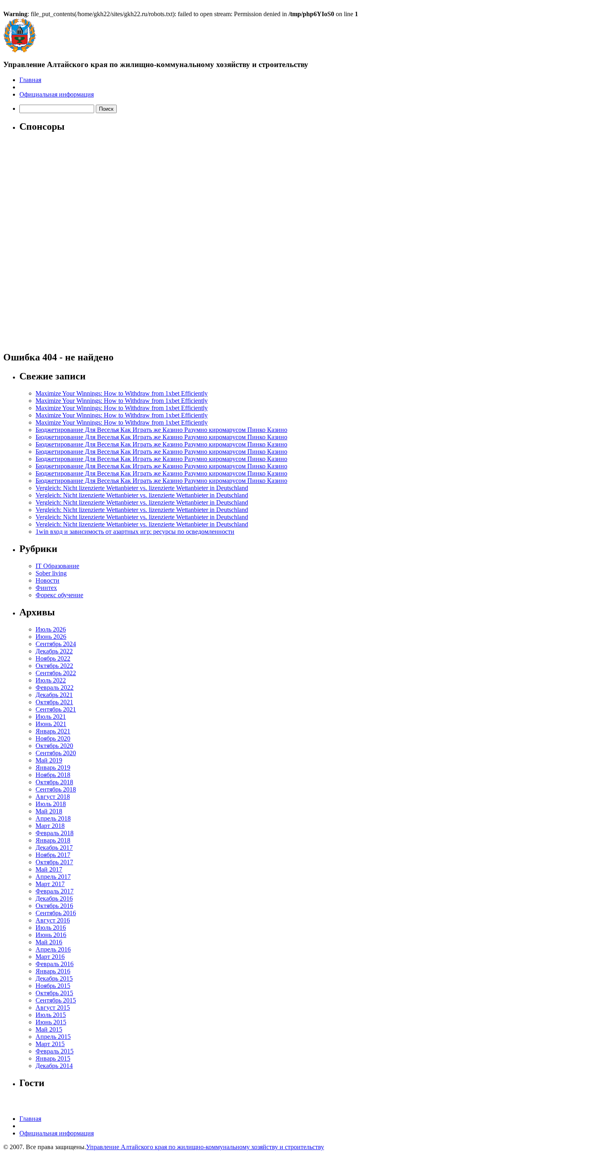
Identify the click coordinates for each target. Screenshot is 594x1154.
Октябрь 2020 (54, 745)
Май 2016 (49, 942)
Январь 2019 (53, 767)
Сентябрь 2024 (56, 643)
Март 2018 (50, 825)
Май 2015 (49, 1029)
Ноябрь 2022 (53, 658)
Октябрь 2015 (54, 993)
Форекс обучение (59, 595)
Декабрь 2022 (54, 651)
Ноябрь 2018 (53, 774)
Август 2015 (53, 1007)
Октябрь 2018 (54, 782)
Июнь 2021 (51, 723)
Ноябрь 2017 (53, 854)
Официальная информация (56, 94)
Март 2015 (50, 1043)
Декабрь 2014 (54, 1065)
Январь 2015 (53, 1058)
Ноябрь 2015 (53, 985)
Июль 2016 (51, 927)
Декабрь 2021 (54, 694)
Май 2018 (49, 811)
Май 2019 (49, 760)
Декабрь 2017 (54, 847)
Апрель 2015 (53, 1036)
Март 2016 (50, 956)
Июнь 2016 (51, 934)
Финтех (46, 587)
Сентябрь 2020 (56, 753)
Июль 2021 (51, 716)
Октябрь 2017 (54, 862)
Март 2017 (50, 883)
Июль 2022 (51, 680)
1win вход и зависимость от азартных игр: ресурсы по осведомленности (135, 531)
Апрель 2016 (53, 949)
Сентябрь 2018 (56, 789)
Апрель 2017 (53, 876)
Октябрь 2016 (54, 905)
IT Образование (57, 565)
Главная (30, 79)
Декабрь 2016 (54, 898)
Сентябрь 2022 (56, 673)
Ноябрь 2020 (53, 738)
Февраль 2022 (55, 687)
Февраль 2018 (55, 833)
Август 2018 (53, 796)
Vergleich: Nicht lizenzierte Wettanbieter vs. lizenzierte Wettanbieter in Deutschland (142, 487)
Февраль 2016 (55, 963)
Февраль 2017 (55, 891)
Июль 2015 (51, 1014)
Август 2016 (53, 920)
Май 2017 (49, 869)
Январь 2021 (53, 731)
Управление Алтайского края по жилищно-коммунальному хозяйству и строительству (205, 1146)
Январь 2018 (53, 840)
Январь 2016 (53, 971)
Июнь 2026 (51, 636)
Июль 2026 (51, 629)
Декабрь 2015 (54, 978)
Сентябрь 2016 (56, 913)
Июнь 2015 (51, 1022)
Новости (47, 580)
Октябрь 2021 (54, 702)
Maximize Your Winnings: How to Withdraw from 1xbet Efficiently (122, 393)
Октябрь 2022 (54, 665)
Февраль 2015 (55, 1051)
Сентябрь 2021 (56, 709)
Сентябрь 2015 (56, 1000)
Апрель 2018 (53, 818)
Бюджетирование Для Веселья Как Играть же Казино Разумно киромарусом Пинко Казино (161, 429)
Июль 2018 (51, 803)
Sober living (51, 573)
